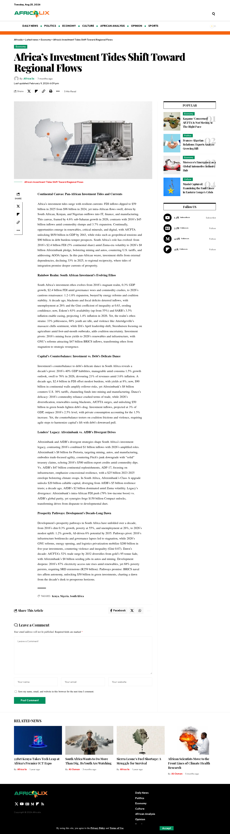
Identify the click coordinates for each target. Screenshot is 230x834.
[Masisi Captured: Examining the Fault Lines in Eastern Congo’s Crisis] (171, 187)
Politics (187, 135)
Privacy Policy (98, 828)
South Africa (77, 596)
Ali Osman (74, 769)
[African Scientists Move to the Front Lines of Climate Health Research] (192, 740)
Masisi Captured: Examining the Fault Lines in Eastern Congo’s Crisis (198, 188)
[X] (16, 804)
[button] (167, 828)
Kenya (55, 596)
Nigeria (64, 596)
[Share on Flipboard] (36, 91)
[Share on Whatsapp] (139, 610)
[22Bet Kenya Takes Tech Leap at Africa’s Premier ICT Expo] (38, 740)
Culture (187, 179)
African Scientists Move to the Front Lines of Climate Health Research (189, 763)
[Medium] (189, 239)
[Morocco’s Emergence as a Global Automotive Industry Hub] (171, 165)
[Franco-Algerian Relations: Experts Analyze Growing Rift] (171, 143)
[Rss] (42, 804)
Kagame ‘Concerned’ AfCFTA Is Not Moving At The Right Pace (197, 122)
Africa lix (28, 78)
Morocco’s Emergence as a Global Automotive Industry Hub (199, 166)
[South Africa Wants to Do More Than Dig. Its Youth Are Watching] (89, 740)
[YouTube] (22, 804)
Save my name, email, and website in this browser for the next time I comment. (56, 691)
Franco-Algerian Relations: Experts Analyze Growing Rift (198, 144)
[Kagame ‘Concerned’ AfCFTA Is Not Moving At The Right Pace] (171, 121)
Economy (21, 46)
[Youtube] (189, 218)
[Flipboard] (189, 249)
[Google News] (189, 228)
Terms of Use (116, 828)
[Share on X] (29, 91)
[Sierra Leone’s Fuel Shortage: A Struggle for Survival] (141, 740)
